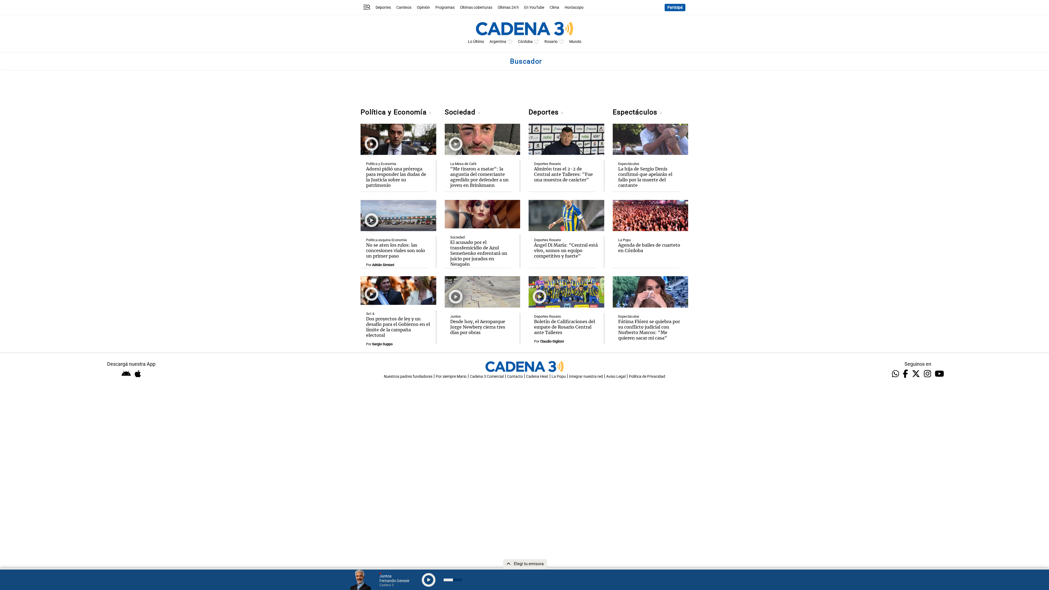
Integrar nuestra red (586, 376)
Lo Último (476, 41)
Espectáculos (636, 112)
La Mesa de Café (463, 164)
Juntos (455, 316)
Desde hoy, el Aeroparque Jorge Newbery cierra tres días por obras (477, 327)
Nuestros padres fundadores (408, 376)
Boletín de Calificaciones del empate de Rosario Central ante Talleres (564, 327)
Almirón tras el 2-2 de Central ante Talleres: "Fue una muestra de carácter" (563, 174)
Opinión (423, 7)
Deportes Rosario (547, 164)
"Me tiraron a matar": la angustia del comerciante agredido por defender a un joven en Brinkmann (479, 177)
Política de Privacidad (647, 376)
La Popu (624, 240)
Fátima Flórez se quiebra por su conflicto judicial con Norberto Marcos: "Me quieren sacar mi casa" (649, 330)
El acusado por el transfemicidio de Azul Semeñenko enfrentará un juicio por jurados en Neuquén (478, 253)
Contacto (515, 376)
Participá (675, 7)
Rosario (551, 41)
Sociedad (461, 112)
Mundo (575, 41)
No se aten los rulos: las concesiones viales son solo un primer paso (395, 250)
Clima (554, 7)
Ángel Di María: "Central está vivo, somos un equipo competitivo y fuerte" (566, 250)
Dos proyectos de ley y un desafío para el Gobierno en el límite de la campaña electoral (398, 327)
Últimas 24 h (508, 7)
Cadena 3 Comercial (487, 376)
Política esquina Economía (386, 240)
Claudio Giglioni (552, 341)
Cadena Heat (537, 376)
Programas (445, 7)
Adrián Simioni (383, 265)
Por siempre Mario (451, 376)
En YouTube (534, 7)
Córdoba (525, 41)
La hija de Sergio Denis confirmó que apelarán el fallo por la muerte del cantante (645, 177)
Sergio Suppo (382, 344)
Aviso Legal (616, 376)
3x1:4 (370, 314)
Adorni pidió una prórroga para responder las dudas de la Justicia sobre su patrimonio (396, 177)
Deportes (383, 7)
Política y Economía (395, 112)
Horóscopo (574, 7)
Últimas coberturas (476, 7)
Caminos (403, 7)
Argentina (498, 41)
